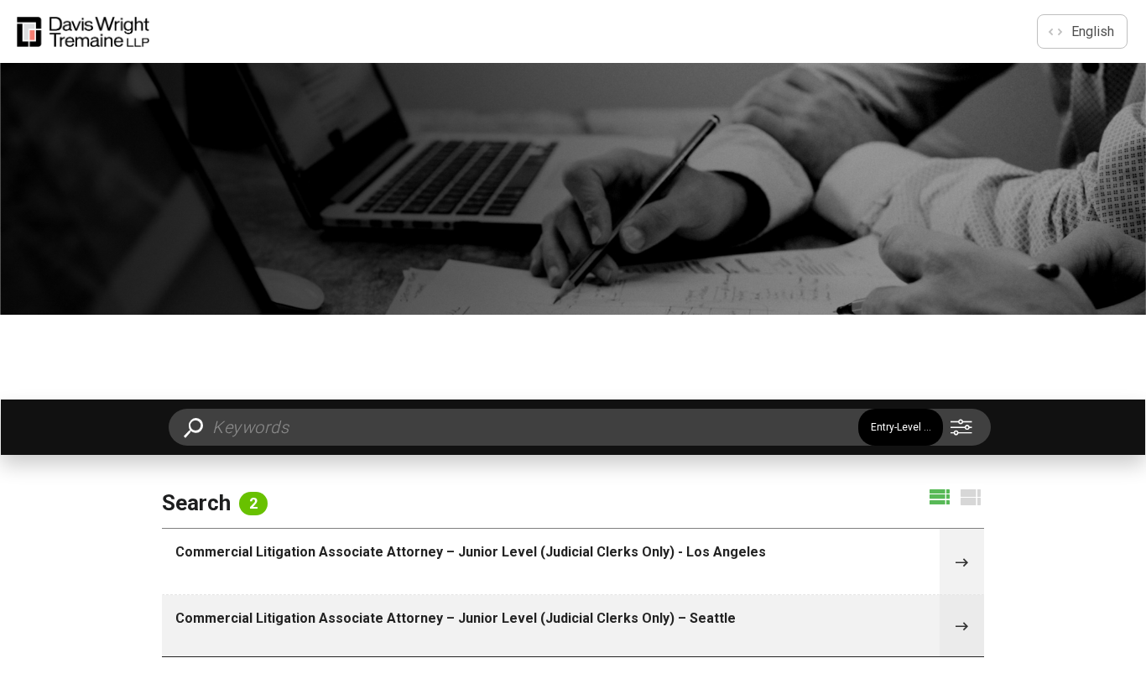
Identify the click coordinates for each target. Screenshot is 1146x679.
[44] (961, 562)
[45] (961, 626)
